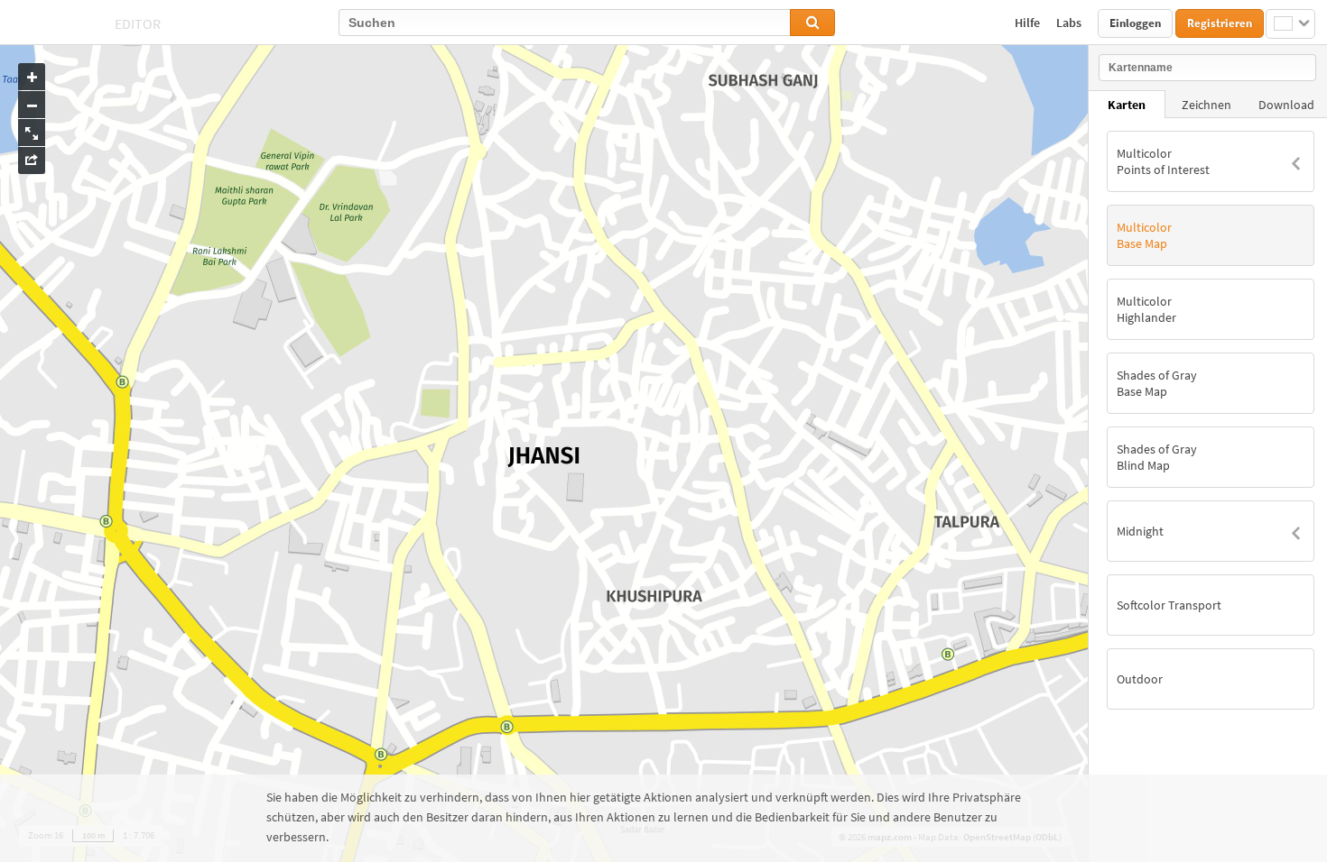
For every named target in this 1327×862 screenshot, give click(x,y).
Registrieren (1219, 23)
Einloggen (1135, 23)
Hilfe (1029, 22)
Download (1286, 104)
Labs (1070, 22)
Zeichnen (1206, 104)
